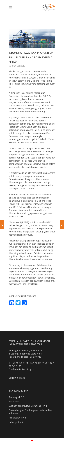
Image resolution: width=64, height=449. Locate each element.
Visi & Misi (14, 401)
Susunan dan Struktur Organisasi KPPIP (28, 405)
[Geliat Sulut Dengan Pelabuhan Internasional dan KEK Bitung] (62, 224)
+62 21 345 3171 (20, 363)
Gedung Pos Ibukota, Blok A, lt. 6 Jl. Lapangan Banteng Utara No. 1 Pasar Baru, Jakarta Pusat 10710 (25, 353)
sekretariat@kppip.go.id (22, 369)
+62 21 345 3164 (39, 363)
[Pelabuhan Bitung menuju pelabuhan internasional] (2, 224)
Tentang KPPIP (16, 397)
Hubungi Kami (16, 422)
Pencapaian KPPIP (18, 417)
